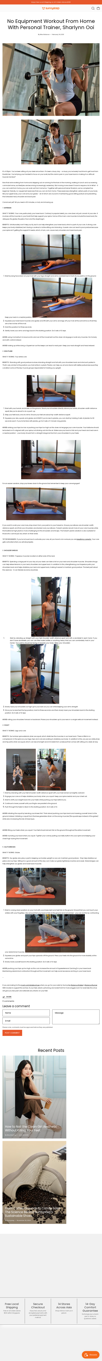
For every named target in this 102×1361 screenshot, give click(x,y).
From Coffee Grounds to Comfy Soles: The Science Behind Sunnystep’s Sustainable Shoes (33, 1212)
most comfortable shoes (30, 985)
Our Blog (6, 1339)
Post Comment (12, 1033)
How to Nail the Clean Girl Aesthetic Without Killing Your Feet (31, 1128)
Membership (8, 1332)
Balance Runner (91, 985)
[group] (51, 2)
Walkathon (7, 1336)
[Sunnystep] (51, 8)
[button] (93, 8)
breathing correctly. (84, 539)
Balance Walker (77, 985)
